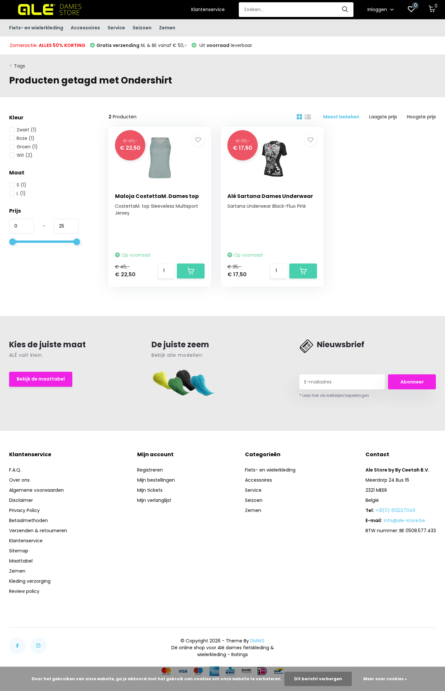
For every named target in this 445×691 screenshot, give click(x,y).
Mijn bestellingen (156, 480)
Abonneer (412, 382)
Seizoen (142, 27)
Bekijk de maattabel (41, 379)
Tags (19, 66)
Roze (26, 138)
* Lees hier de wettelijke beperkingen (334, 395)
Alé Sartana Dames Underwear (270, 196)
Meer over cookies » (385, 679)
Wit (25, 155)
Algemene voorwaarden (36, 490)
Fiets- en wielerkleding (36, 27)
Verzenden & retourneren (38, 530)
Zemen (167, 27)
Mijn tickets (150, 490)
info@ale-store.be (404, 520)
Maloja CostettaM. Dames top (157, 196)
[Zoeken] (345, 9)
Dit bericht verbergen (318, 679)
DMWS (257, 641)
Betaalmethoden (28, 520)
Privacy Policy (24, 510)
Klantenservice (208, 9)
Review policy (24, 591)
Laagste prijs (383, 116)
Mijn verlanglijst (154, 500)
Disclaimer (21, 500)
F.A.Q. (15, 470)
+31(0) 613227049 (395, 510)
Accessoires (85, 27)
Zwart (26, 130)
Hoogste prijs (421, 116)
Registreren (150, 470)
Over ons (19, 480)
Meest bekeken (341, 116)
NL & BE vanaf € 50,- (141, 45)
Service (116, 27)
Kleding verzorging (29, 581)
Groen (27, 146)
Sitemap (18, 551)
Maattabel (21, 561)
